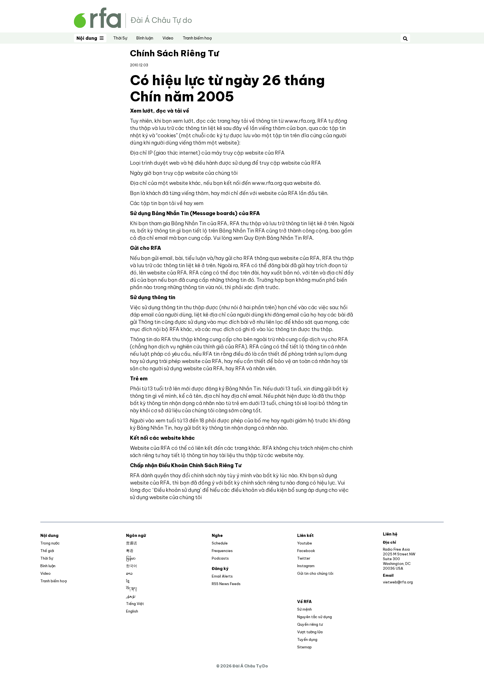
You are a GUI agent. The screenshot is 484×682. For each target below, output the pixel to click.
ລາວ (129, 573)
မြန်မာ (131, 558)
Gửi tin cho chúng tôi (315, 573)
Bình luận (144, 38)
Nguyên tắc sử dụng (314, 617)
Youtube (304, 543)
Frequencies (222, 550)
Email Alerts (222, 576)
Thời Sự (120, 38)
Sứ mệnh (304, 609)
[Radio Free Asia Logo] (133, 17)
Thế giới (47, 550)
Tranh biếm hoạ (197, 38)
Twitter (303, 558)
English (132, 611)
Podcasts (220, 558)
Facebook (306, 550)
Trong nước (50, 543)
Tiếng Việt (135, 603)
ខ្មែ (127, 581)
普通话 (131, 543)
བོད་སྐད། (131, 588)
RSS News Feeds (226, 583)
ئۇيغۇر (131, 596)
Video (167, 38)
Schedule (220, 543)
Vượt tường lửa (310, 632)
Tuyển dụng (307, 639)
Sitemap (304, 647)
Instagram (306, 566)
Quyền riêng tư (310, 624)
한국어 (131, 566)
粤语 (129, 550)
